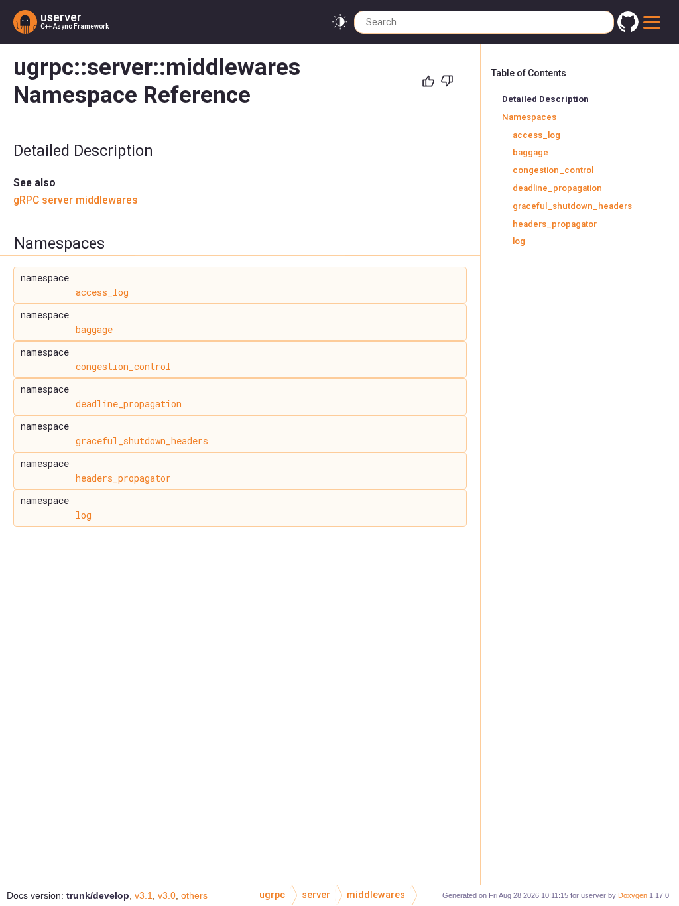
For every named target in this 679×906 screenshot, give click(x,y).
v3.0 (167, 895)
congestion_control (123, 366)
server (316, 895)
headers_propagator (123, 478)
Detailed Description (545, 99)
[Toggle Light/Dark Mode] (340, 22)
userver (61, 17)
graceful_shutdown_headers (142, 440)
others (194, 895)
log (84, 515)
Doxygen (632, 895)
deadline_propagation (129, 403)
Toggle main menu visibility (654, 22)
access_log (102, 292)
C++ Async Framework (74, 26)
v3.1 (144, 895)
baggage (94, 329)
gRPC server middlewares (75, 200)
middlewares (376, 895)
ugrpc (272, 895)
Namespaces (529, 117)
